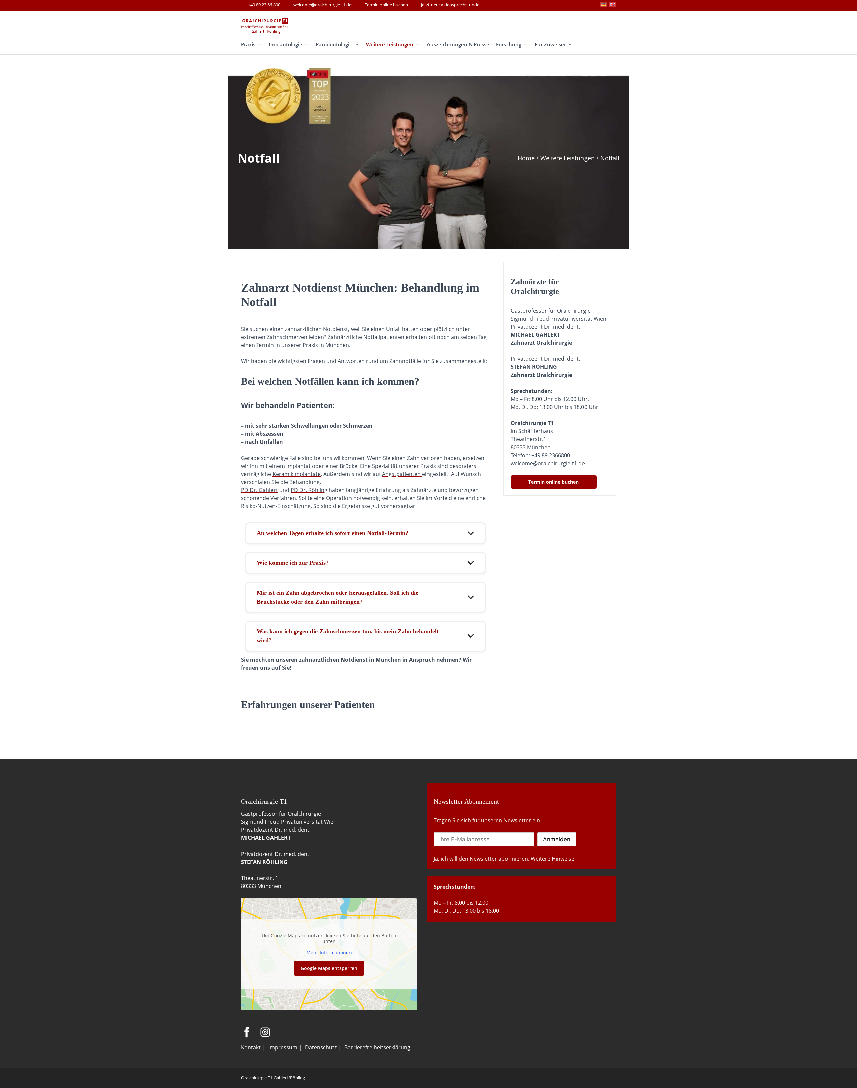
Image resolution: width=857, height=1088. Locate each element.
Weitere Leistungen (389, 44)
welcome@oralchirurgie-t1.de (322, 5)
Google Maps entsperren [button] (329, 968)
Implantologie (285, 44)
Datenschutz (321, 1047)
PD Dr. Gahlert (259, 490)
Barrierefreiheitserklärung (377, 1047)
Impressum (282, 1047)
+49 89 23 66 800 (264, 5)
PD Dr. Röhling (309, 490)
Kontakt (251, 1047)
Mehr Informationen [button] (329, 953)
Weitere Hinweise (552, 858)
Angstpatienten (402, 474)
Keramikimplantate (296, 474)
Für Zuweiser (550, 44)
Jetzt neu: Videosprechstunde (450, 5)
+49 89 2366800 (550, 455)
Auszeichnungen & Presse (458, 44)
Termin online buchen (386, 5)
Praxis (248, 44)
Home (526, 158)
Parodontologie (334, 44)
